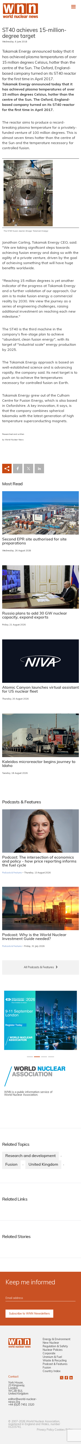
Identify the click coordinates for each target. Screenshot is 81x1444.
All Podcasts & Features (39, 967)
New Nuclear (51, 1343)
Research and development (30, 1156)
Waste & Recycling (54, 1360)
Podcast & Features (55, 1364)
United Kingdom (43, 1165)
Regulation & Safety (55, 1346)
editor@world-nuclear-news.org (22, 1401)
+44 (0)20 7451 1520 (21, 1404)
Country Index (51, 1371)
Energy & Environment (56, 1339)
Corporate (49, 1353)
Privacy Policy (45, 1429)
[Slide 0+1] (30, 1057)
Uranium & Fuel (52, 1357)
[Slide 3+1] (51, 1057)
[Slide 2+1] (44, 1057)
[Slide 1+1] (37, 1057)
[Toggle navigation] (73, 6)
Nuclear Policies (53, 1350)
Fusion (11, 1165)
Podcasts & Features (12, 873)
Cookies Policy (64, 1429)
